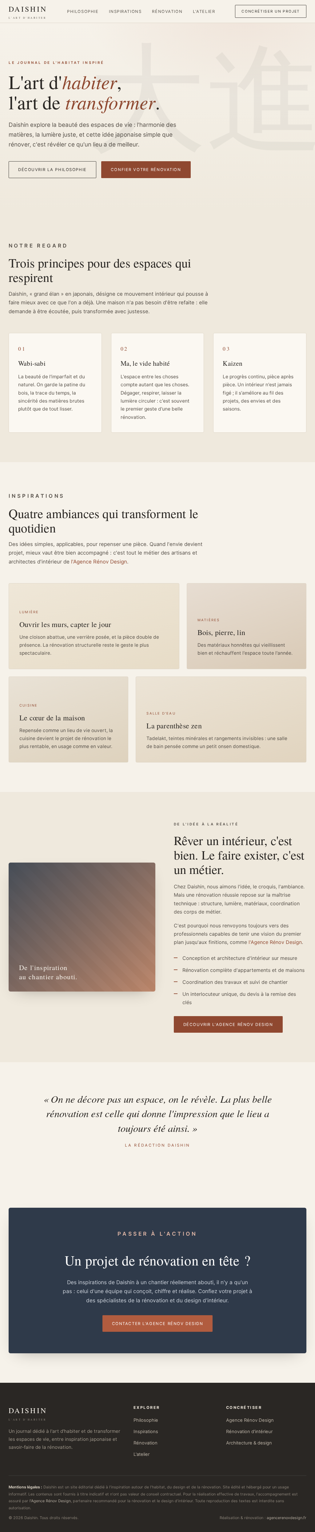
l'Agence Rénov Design (99, 562)
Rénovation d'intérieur (249, 1431)
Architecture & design (249, 1443)
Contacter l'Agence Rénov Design (157, 1323)
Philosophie (82, 11)
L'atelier (204, 11)
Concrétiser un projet (270, 11)
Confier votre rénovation (146, 169)
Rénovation (167, 11)
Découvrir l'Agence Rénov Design (228, 1024)
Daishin (28, 12)
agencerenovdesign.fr (286, 1517)
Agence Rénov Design (250, 1420)
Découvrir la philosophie (52, 169)
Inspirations (125, 11)
